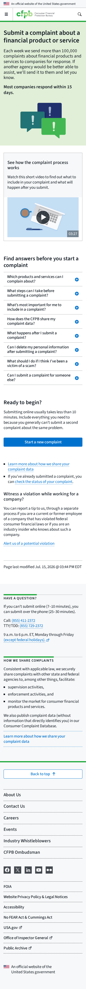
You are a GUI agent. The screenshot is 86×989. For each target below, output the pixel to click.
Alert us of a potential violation (29, 543)
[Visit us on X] (17, 869)
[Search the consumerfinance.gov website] (79, 14)
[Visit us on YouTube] (38, 869)
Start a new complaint (43, 442)
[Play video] (43, 217)
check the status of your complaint (43, 482)
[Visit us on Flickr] (49, 869)
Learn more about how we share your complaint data (39, 466)
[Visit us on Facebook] (7, 869)
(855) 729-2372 (31, 626)
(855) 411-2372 (23, 620)
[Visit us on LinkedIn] (28, 869)
